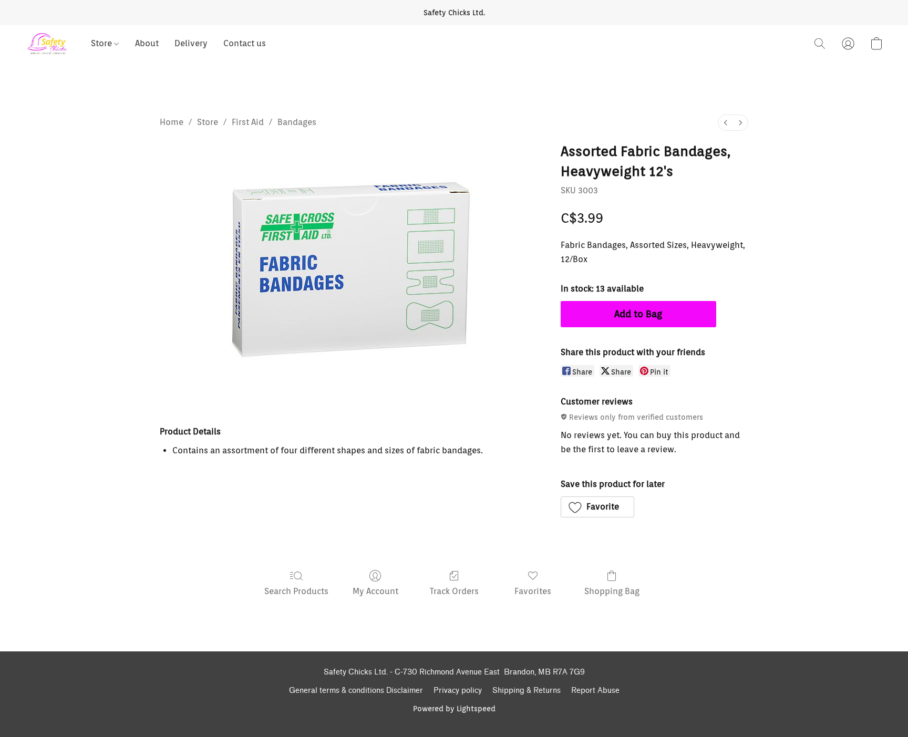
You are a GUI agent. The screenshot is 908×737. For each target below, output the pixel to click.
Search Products (296, 591)
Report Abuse (595, 690)
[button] (47, 43)
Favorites (532, 591)
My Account (375, 591)
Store (102, 43)
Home (171, 122)
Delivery (191, 43)
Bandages (296, 122)
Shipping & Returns (526, 690)
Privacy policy (458, 690)
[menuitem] (725, 122)
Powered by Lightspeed (454, 708)
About (147, 43)
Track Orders (454, 591)
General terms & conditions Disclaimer (356, 690)
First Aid (248, 122)
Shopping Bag (611, 591)
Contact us (244, 43)
